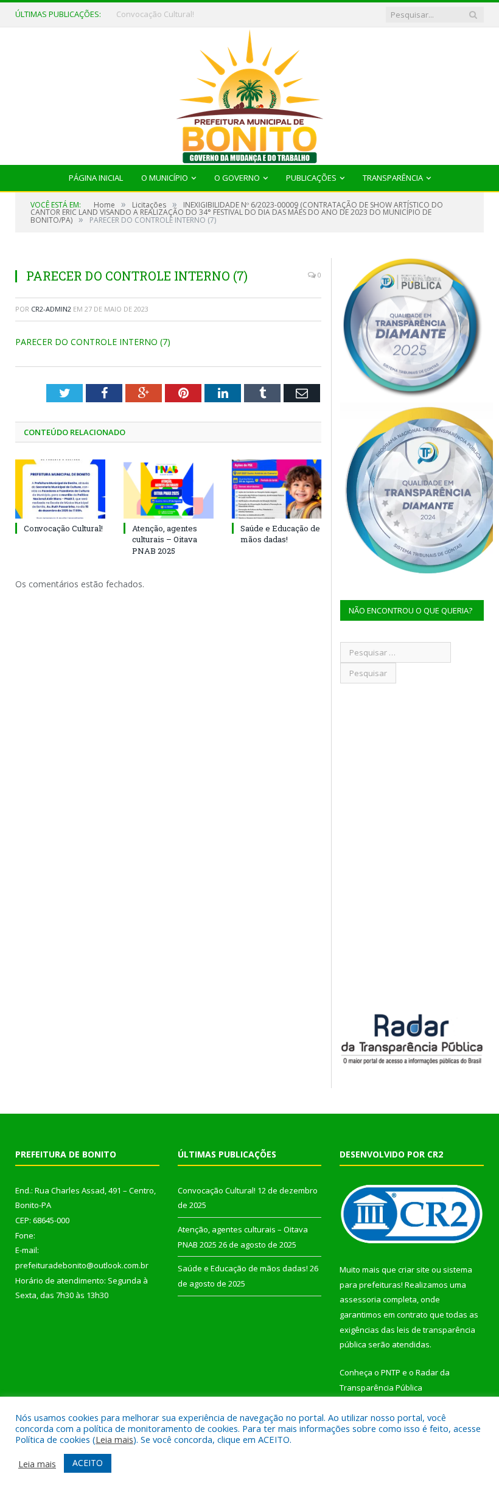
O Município (164, 177)
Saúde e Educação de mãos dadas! (280, 534)
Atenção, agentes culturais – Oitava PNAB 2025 (189, 14)
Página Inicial (96, 177)
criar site (414, 1269)
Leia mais (114, 1439)
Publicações (311, 177)
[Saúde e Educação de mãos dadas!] (277, 489)
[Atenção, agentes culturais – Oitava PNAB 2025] (169, 489)
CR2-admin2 (51, 308)
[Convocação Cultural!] (60, 489)
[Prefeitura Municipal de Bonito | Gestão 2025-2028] (249, 93)
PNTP (390, 1372)
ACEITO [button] (87, 1462)
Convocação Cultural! (63, 528)
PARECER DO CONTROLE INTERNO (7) (92, 341)
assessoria (360, 1299)
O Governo (237, 177)
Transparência (393, 177)
